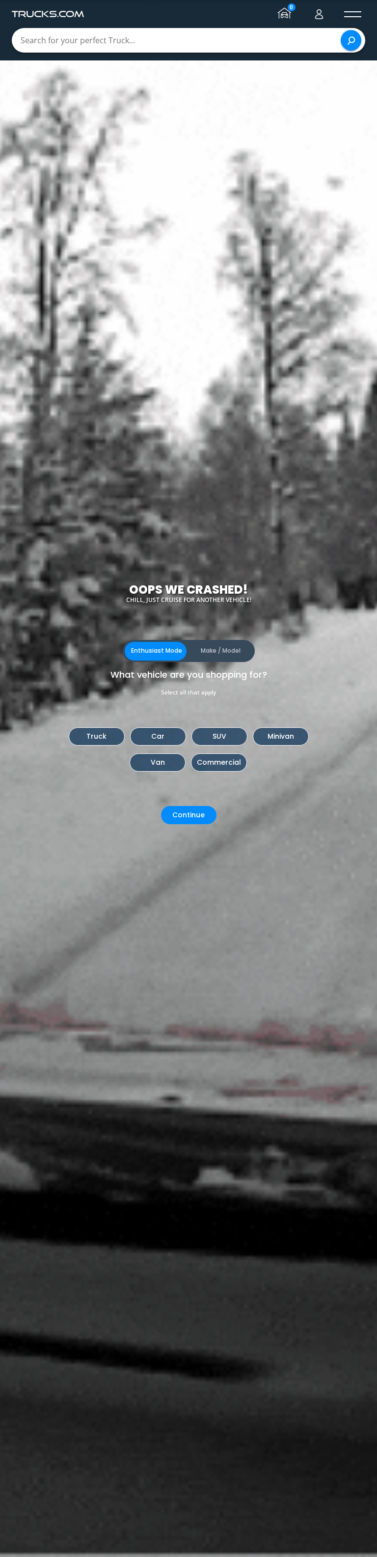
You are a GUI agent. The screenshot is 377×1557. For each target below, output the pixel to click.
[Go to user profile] (319, 14)
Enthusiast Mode (156, 650)
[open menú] (352, 14)
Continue (188, 815)
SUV (219, 736)
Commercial (219, 762)
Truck (96, 736)
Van (158, 762)
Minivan (281, 736)
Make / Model (221, 650)
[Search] (351, 40)
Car (157, 736)
